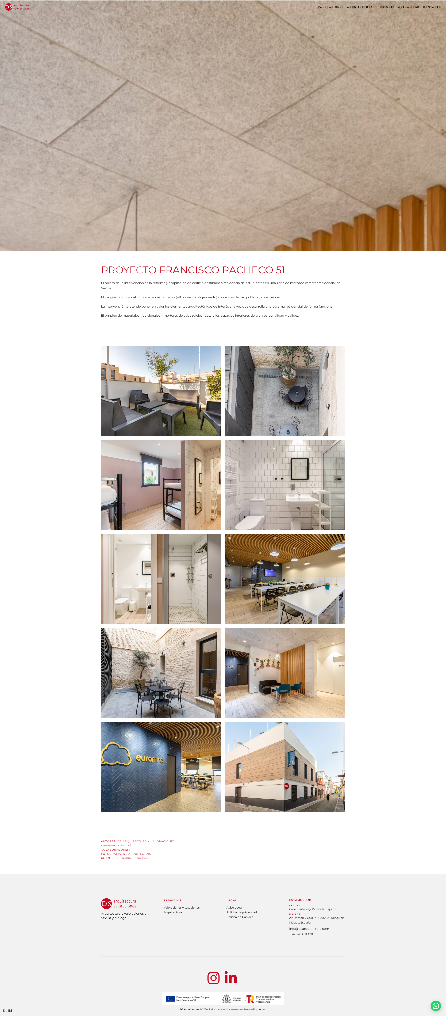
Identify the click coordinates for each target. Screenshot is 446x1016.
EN (5, 1011)
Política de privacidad (241, 912)
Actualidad (409, 7)
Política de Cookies (239, 917)
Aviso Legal (234, 907)
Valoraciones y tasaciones (182, 907)
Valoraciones (331, 7)
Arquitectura (360, 7)
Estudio (387, 7)
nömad (262, 1009)
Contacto (432, 7)
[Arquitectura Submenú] (376, 7)
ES (10, 1011)
